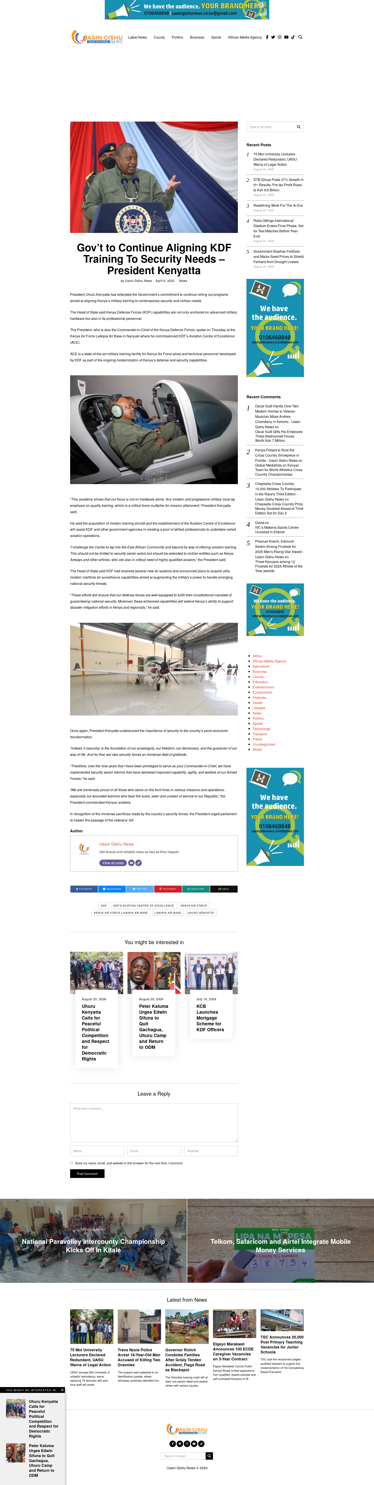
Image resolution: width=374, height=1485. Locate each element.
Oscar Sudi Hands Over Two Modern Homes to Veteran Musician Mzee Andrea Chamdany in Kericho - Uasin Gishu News (277, 416)
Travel (257, 739)
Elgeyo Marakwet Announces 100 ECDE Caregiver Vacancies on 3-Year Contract (233, 1351)
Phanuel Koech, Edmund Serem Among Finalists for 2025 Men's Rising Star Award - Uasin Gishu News (279, 549)
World (257, 749)
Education (260, 681)
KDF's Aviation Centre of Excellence (143, 905)
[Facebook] (267, 37)
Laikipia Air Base (168, 912)
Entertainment (263, 687)
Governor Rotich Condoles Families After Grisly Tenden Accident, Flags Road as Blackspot (185, 1359)
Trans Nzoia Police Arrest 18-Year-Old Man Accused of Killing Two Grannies (139, 1357)
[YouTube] (286, 37)
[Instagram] (279, 37)
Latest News (137, 37)
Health (258, 702)
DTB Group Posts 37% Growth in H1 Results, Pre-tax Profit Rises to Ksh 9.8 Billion (278, 184)
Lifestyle (259, 707)
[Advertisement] (187, 80)
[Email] (131, 863)
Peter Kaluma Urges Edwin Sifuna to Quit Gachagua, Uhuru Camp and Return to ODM (153, 1026)
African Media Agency (245, 37)
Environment (262, 692)
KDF (104, 905)
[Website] (138, 863)
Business (197, 37)
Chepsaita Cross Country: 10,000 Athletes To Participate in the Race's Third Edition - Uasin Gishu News (278, 491)
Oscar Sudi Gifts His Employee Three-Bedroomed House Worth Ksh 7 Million (279, 436)
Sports (216, 37)
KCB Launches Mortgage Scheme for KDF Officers (210, 1018)
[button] (298, 127)
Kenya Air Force (194, 905)
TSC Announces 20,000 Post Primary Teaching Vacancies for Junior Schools (282, 1344)
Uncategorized (264, 744)
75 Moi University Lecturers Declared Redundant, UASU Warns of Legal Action (275, 159)
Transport (260, 733)
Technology (261, 728)
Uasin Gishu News (138, 280)
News (183, 280)
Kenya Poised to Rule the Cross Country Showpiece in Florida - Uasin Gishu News (277, 455)
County (159, 37)
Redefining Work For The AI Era (278, 205)
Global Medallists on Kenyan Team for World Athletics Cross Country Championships (278, 470)
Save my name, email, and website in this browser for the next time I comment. (129, 1163)
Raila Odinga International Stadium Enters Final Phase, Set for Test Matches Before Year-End (278, 228)
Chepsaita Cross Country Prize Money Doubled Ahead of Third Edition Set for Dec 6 (279, 508)
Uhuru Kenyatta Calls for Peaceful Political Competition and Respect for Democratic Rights (95, 1032)
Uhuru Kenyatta (201, 912)
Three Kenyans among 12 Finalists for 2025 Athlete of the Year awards (279, 566)
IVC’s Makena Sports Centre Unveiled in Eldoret (277, 529)
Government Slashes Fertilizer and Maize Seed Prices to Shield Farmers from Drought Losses (278, 256)
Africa (257, 655)
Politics (177, 37)
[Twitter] (273, 37)
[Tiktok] (293, 37)
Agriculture (261, 666)
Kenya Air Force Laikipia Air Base (121, 912)
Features (259, 697)
